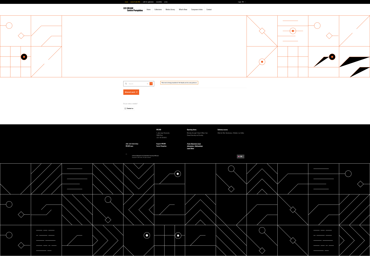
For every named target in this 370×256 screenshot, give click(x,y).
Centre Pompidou (161, 146)
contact (209, 9)
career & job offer (135, 2)
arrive (165, 2)
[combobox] (138, 83)
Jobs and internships (132, 144)
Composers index (197, 9)
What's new (183, 9)
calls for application (148, 2)
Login (239, 2)
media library (170, 9)
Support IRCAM (161, 144)
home (149, 9)
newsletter (159, 2)
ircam (126, 2)
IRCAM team (129, 146)
